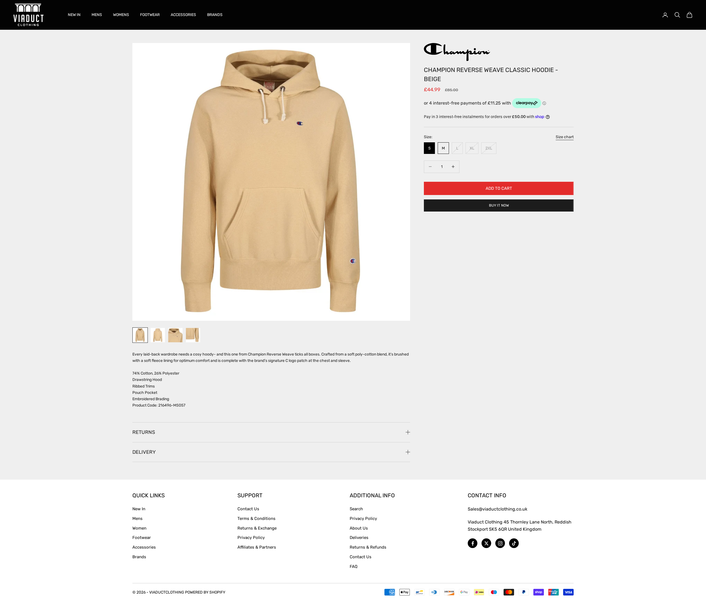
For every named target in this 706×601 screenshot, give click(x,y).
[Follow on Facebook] (472, 543)
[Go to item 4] (193, 335)
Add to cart (499, 188)
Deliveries (359, 537)
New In (138, 508)
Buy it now (499, 205)
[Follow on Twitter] (486, 543)
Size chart (565, 137)
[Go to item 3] (175, 335)
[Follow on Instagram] (500, 543)
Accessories (144, 547)
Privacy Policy (251, 537)
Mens (137, 518)
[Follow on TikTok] (514, 543)
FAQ (353, 566)
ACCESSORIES (183, 14)
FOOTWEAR (150, 14)
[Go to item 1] (140, 335)
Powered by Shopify (205, 592)
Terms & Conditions (256, 518)
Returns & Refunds (368, 547)
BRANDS (215, 14)
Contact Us (248, 508)
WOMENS (121, 14)
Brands (139, 556)
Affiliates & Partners (256, 547)
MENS (97, 14)
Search (356, 508)
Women (139, 528)
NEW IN (74, 14)
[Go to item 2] (157, 335)
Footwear (141, 537)
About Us (359, 528)
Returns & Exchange (257, 528)
